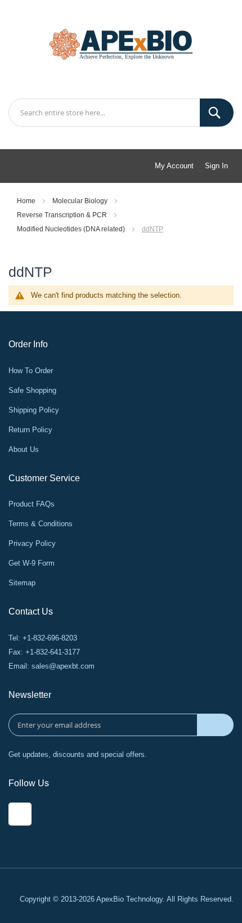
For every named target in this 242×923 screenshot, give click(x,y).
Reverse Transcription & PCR (63, 215)
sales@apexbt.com (63, 666)
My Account (174, 166)
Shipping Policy (33, 410)
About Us (23, 449)
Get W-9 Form (31, 563)
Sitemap (21, 583)
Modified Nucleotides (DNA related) (72, 229)
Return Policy (30, 429)
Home (27, 201)
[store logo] (121, 43)
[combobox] (121, 112)
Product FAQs (31, 504)
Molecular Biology (80, 201)
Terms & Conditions (40, 523)
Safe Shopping (32, 390)
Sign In (216, 166)
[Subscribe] (215, 725)
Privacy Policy (32, 543)
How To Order (30, 370)
